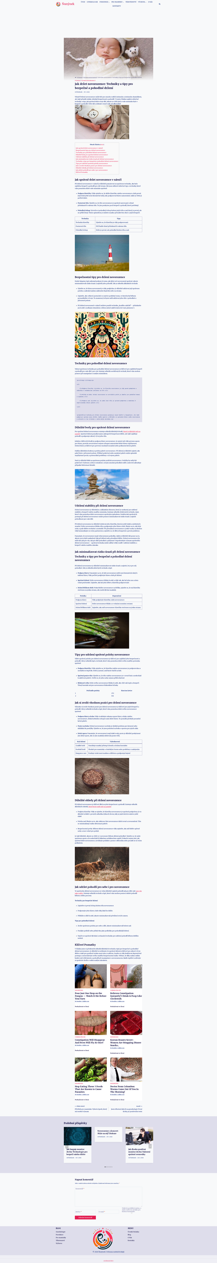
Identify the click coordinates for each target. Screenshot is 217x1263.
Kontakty (117, 6)
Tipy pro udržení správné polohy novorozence (92, 163)
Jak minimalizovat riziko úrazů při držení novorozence (95, 159)
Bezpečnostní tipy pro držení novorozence (90, 150)
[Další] (150, 1146)
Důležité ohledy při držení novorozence (89, 168)
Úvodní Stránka (133, 1232)
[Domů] (75, 77)
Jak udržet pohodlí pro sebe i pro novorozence (92, 170)
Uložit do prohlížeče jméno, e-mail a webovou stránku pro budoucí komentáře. (132, 1209)
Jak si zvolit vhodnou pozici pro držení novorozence (94, 166)
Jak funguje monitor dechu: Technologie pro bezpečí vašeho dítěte (77, 1151)
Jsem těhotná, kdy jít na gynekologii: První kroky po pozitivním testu (126, 1109)
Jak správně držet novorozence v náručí (89, 148)
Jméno (79, 1212)
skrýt (101, 144)
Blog (129, 1235)
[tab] (105, 1166)
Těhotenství (131, 2)
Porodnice (59, 1235)
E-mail (102, 1212)
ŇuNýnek (79, 92)
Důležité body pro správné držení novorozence (92, 155)
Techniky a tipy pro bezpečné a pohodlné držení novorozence (97, 161)
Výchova (77, 80)
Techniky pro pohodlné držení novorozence (91, 152)
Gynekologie (92, 2)
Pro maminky (61, 1238)
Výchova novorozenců (88, 80)
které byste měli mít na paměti (100, 807)
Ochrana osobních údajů (115, 1252)
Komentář (80, 1189)
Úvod (83, 2)
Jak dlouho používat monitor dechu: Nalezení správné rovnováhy (139, 1151)
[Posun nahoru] (212, 1260)
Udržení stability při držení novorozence (90, 157)
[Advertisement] (108, 18)
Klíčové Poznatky (82, 172)
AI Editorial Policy (109, 1260)
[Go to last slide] (66, 1146)
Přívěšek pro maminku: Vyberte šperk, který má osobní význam (91, 1109)
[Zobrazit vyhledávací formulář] (159, 4)
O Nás (150, 2)
